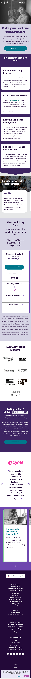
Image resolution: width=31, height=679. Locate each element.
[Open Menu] (28, 2)
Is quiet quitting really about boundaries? (13, 531)
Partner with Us (15, 612)
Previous (2, 483)
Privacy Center (15, 644)
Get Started (14, 267)
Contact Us (14, 442)
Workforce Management (15, 628)
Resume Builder (14, 100)
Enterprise (15, 603)
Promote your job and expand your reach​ (12, 182)
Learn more (20, 676)
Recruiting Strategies (15, 626)
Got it (26, 676)
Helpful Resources (15, 637)
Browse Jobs (15, 586)
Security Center (15, 646)
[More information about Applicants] (20, 274)
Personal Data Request (15, 649)
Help (15, 640)
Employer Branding (15, 599)
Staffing (15, 605)
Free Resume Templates (15, 588)
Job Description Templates (15, 624)
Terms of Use (15, 642)
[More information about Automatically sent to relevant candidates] (15, 287)
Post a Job (15, 48)
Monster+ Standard (14, 254)
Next (28, 483)
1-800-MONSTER (20, 412)
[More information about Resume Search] (22, 304)
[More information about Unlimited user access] (24, 295)
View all (14, 277)
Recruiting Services (15, 601)
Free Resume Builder (15, 590)
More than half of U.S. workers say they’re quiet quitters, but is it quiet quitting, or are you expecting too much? (15, 542)
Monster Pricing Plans (15, 224)
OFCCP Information (15, 648)
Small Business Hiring (15, 630)
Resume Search (15, 597)
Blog (15, 632)
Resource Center (15, 622)
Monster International (15, 614)
